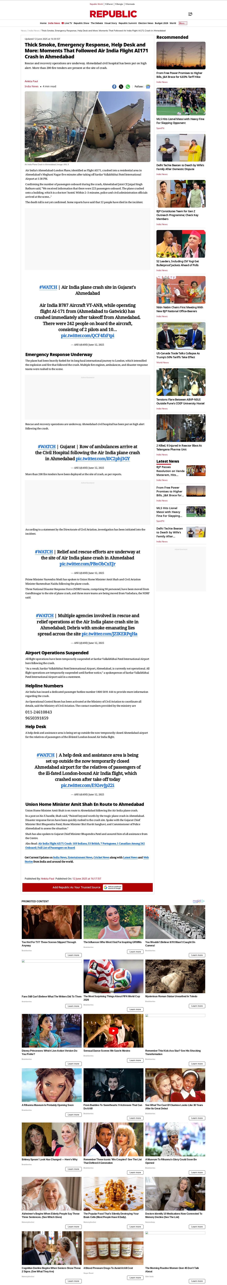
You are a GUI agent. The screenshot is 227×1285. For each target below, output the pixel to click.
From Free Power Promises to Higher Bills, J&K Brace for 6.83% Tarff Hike (179, 75)
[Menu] (188, 14)
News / (24, 31)
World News (162, 363)
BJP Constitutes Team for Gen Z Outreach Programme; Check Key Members (177, 215)
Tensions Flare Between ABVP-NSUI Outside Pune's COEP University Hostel (180, 401)
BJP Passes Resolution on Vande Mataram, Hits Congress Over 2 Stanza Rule (170, 475)
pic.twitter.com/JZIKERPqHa (109, 634)
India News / (34, 31)
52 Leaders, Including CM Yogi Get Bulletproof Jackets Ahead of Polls (177, 263)
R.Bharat (109, 4)
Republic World (96, 4)
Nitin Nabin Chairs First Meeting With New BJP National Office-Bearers (179, 309)
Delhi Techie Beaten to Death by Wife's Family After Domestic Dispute (180, 167)
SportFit (160, 128)
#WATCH (48, 287)
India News (31, 86)
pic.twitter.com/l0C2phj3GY (103, 458)
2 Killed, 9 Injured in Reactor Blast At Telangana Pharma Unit (179, 448)
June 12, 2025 (96, 344)
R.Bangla (119, 4)
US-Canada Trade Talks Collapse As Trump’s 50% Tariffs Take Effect (178, 355)
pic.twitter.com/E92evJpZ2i (87, 785)
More (182, 23)
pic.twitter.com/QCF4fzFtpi (87, 335)
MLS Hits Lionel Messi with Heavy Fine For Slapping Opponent (180, 121)
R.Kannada (130, 4)
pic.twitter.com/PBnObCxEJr (88, 564)
